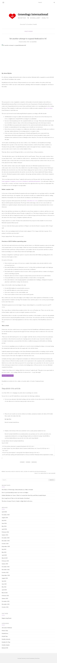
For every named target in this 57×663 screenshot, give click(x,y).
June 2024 (4, 523)
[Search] (54, 2)
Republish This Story (7, 375)
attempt (22, 462)
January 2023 (5, 563)
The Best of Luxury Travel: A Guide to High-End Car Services (17, 501)
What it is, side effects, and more (44, 473)
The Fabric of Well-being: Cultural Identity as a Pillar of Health (17, 489)
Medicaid (34, 462)
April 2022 (4, 589)
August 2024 (5, 517)
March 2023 (4, 558)
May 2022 (4, 587)
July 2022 (4, 581)
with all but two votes (32, 200)
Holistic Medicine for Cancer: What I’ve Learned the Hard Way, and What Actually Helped (24, 495)
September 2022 (6, 575)
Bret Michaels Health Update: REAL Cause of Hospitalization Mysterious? (24, 471)
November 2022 (6, 569)
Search (52, 479)
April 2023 (4, 555)
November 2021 (5, 604)
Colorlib (27, 658)
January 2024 (5, 535)
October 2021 (5, 607)
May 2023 (4, 552)
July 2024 (4, 520)
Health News (28, 31)
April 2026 (4, 511)
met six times (49, 108)
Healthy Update (6, 645)
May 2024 (4, 526)
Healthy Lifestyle (6, 639)
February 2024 (5, 532)
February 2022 (5, 595)
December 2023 (5, 537)
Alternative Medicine (7, 627)
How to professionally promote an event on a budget (15, 492)
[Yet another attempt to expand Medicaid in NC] (28, 56)
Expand (28, 462)
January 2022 (5, 598)
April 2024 (4, 529)
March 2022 (4, 592)
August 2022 (5, 578)
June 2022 (4, 584)
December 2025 (6, 514)
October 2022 (5, 572)
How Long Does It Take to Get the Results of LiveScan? (16, 498)
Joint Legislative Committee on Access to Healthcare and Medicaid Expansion (21, 181)
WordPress (37, 658)
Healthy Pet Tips (6, 642)
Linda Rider (34, 41)
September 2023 (6, 546)
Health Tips (5, 636)
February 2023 (5, 561)
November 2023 (6, 540)
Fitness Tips (5, 630)
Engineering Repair (6, 618)
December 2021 (5, 601)
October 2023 (5, 543)
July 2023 (4, 549)
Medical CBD (5, 648)
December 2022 (5, 566)
